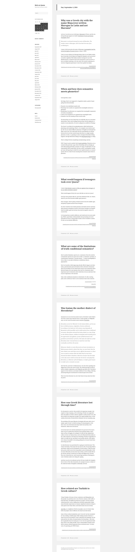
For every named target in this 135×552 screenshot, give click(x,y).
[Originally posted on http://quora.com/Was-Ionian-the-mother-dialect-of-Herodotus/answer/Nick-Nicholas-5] (78, 381)
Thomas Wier (93, 284)
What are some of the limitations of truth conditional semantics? (78, 247)
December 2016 (38, 66)
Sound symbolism (82, 143)
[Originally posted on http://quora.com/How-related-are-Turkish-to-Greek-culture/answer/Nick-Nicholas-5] (79, 530)
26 (35, 30)
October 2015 (37, 95)
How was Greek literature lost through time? (76, 403)
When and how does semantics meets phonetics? (77, 90)
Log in (36, 116)
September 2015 (38, 97)
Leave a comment (74, 76)
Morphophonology (86, 136)
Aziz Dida (63, 509)
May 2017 (37, 55)
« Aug (36, 33)
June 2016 (37, 78)
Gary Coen (75, 265)
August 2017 (37, 49)
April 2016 (37, 82)
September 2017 (38, 47)
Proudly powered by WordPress (67, 548)
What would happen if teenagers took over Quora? (78, 180)
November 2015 (38, 93)
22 (41, 28)
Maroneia (82, 34)
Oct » (39, 33)
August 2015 (37, 99)
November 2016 (38, 68)
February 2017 (38, 61)
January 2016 (37, 89)
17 (45, 27)
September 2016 (38, 72)
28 (39, 30)
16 (43, 27)
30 (43, 30)
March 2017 (37, 59)
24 (45, 28)
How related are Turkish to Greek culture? (75, 489)
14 (39, 27)
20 (37, 28)
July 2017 (37, 51)
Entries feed (37, 118)
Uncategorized (38, 107)
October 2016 (37, 70)
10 (45, 25)
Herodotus (86, 320)
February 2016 (38, 87)
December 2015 (38, 91)
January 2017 (37, 63)
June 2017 (37, 53)
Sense (88, 265)
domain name (82, 548)
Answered (92, 66)
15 (41, 27)
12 (35, 27)
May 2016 (37, 80)
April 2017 (37, 57)
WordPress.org (38, 122)
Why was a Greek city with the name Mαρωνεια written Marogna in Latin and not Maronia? (77, 24)
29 (41, 30)
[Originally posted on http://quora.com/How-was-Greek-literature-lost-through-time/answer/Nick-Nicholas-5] (78, 467)
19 (35, 28)
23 (43, 28)
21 (39, 28)
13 (37, 27)
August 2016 (37, 74)
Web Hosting (71, 549)
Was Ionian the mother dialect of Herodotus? (78, 309)
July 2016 (37, 76)
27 (37, 30)
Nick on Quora (40, 5)
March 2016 (37, 84)
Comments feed (38, 120)
